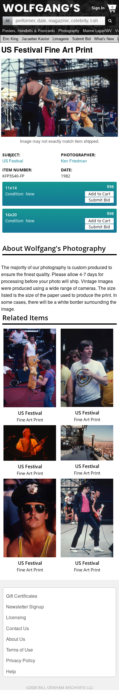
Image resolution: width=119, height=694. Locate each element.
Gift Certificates (21, 596)
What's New (104, 39)
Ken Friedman (74, 161)
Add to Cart (99, 194)
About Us (15, 639)
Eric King (10, 39)
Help (11, 671)
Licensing (16, 617)
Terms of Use (19, 649)
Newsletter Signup (25, 606)
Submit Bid (81, 39)
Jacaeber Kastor (35, 39)
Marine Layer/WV (97, 31)
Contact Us (17, 628)
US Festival (12, 161)
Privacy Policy (20, 660)
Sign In (98, 8)
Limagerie (61, 39)
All (7, 21)
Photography (68, 31)
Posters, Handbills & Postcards (28, 31)
